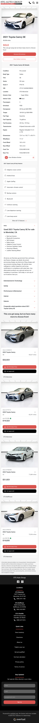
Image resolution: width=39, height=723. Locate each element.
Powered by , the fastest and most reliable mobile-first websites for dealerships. (19, 714)
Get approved (10, 371)
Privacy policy (19, 662)
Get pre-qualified (19, 652)
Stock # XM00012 (7, 350)
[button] (30, 3)
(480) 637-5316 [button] (21, 620)
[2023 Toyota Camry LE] (19, 453)
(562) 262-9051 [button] (21, 609)
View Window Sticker (15, 157)
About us (19, 642)
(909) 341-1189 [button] (21, 599)
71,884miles (32, 474)
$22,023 (6, 360)
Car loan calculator (19, 657)
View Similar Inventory (19, 59)
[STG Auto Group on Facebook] (17, 582)
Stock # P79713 (7, 410)
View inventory (19, 632)
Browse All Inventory (19, 54)
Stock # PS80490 (7, 469)
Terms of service (19, 667)
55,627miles (32, 355)
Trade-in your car (20, 647)
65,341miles (32, 414)
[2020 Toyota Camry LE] (19, 394)
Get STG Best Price (12, 367)
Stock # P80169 (7, 529)
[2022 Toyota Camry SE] (19, 334)
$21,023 (6, 480)
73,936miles (32, 534)
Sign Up (19, 702)
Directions (19, 637)
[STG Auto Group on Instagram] (22, 582)
